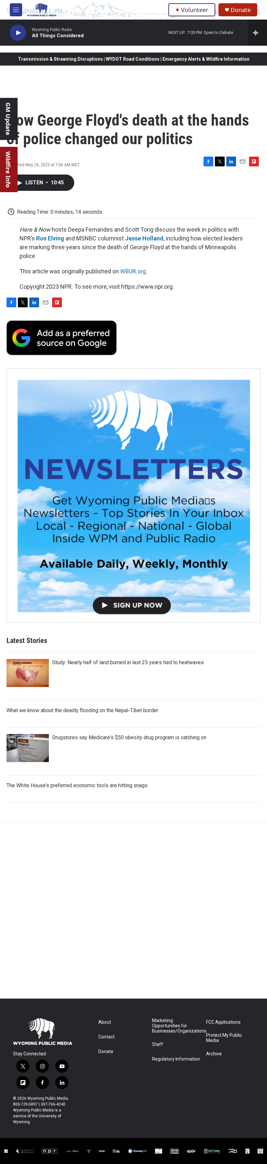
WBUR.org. (133, 271)
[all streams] (257, 33)
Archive (214, 1053)
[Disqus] (133, 910)
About (104, 1022)
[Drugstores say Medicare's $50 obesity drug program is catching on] (28, 748)
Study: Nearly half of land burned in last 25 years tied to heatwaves (128, 662)
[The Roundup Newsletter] (133, 495)
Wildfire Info (8, 169)
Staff (157, 1044)
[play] (18, 33)
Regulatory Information (176, 1059)
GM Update (8, 118)
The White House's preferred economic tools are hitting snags (77, 785)
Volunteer (194, 10)
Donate (241, 10)
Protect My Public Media (224, 1038)
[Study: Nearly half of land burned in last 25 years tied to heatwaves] (28, 673)
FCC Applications (223, 1022)
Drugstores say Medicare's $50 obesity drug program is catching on (129, 737)
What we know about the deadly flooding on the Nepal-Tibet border (82, 710)
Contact (106, 1036)
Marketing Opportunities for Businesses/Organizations (176, 1026)
